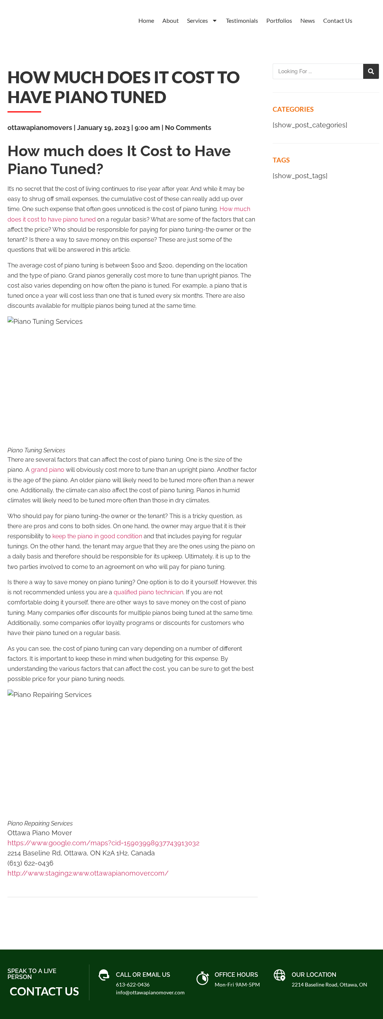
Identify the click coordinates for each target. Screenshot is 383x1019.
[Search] (371, 71)
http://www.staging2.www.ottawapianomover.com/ (88, 873)
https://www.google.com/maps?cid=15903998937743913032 (103, 843)
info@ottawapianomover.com (150, 992)
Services (197, 20)
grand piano (47, 469)
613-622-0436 (133, 984)
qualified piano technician (148, 592)
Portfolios (279, 20)
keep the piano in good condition (97, 536)
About (170, 20)
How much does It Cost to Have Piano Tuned (123, 86)
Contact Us (337, 20)
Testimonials (242, 20)
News (307, 20)
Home (146, 20)
